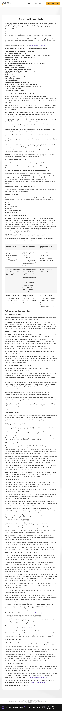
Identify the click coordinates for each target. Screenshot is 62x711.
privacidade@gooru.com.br (42, 613)
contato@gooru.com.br (37, 45)
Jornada (29, 3)
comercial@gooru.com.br (15, 707)
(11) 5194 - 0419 (34, 707)
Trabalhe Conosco (50, 707)
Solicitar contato (53, 3)
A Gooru (20, 3)
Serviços (38, 3)
